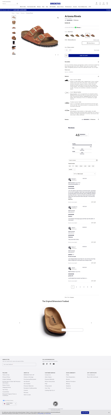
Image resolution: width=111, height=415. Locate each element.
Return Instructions (50, 381)
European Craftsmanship (30, 388)
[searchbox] (82, 160)
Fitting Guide (48, 386)
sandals (70, 169)
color (85, 166)
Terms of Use (6, 374)
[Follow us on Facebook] (47, 364)
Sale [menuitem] (47, 6)
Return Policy (6, 385)
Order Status (48, 377)
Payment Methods (49, 379)
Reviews (26, 392)
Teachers (68, 388)
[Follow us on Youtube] (54, 364)
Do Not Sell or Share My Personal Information (11, 382)
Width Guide (96, 39)
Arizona (23, 13)
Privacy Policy (6, 377)
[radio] (67, 35)
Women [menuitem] (39, 6)
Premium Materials (29, 386)
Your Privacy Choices (9, 400)
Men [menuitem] (43, 6)
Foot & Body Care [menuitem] (82, 6)
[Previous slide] (55, 55)
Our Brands (27, 381)
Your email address (8, 364)
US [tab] (66, 50)
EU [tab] (70, 50)
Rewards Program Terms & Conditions (10, 394)
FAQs (67, 374)
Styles (17, 13)
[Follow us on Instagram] (43, 364)
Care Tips (47, 388)
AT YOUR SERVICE (65, 10)
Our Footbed (27, 383)
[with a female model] (14, 43)
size (70, 166)
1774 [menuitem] (90, 6)
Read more (67, 69)
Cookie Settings (7, 379)
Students (68, 386)
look (93, 166)
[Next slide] (58, 55)
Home (13, 13)
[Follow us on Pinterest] (50, 364)
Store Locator (27, 394)
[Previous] (14, 17)
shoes (81, 166)
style (89, 166)
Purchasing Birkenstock (30, 379)
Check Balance (91, 374)
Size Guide (96, 50)
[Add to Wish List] (66, 55)
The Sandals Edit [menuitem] (31, 6)
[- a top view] (14, 22)
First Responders (70, 377)
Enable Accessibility (7, 1)
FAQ (46, 383)
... (74, 169)
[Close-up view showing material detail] (14, 38)
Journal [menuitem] (75, 6)
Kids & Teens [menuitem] (60, 6)
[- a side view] (14, 28)
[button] (1, 9)
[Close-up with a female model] (14, 48)
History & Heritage (28, 377)
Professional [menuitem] (68, 6)
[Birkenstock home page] (55, 3)
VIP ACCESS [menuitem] (53, 6)
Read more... (70, 199)
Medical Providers (71, 381)
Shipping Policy (7, 387)
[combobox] (84, 173)
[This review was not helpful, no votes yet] (94, 202)
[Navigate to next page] (91, 286)
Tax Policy (5, 389)
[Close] (109, 412)
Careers (26, 390)
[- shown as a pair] (14, 33)
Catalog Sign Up (49, 390)
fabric (76, 166)
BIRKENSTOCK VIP (29, 374)
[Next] (14, 53)
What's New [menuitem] (23, 6)
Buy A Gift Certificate (92, 377)
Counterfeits (6, 391)
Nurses (68, 379)
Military (68, 383)
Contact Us (48, 374)
